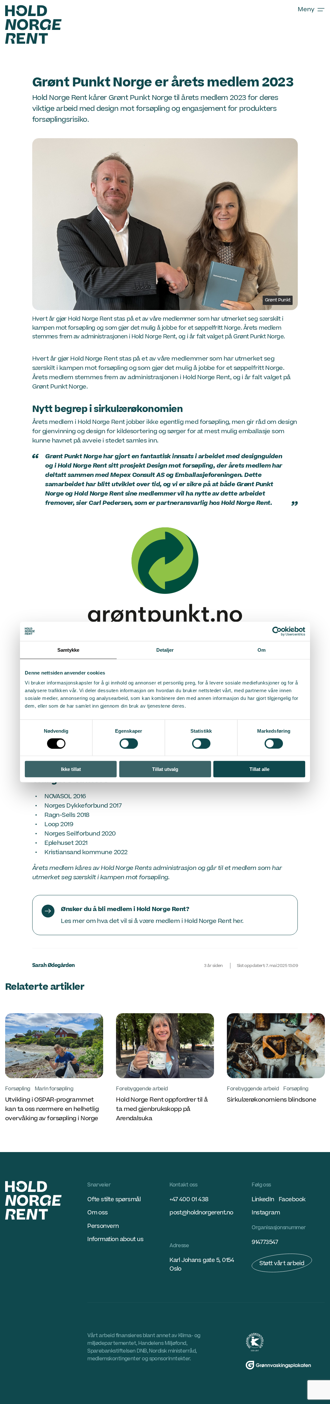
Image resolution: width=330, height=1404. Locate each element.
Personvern (103, 1226)
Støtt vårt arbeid (281, 1263)
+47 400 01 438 (189, 1199)
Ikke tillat (71, 769)
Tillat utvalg (165, 769)
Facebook (292, 1199)
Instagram (266, 1213)
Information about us (115, 1239)
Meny (306, 9)
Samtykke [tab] (68, 649)
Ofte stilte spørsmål (114, 1199)
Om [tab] (261, 649)
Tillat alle (259, 769)
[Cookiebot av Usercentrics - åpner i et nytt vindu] (277, 631)
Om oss (97, 1213)
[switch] (129, 743)
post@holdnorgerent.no (201, 1213)
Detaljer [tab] (165, 649)
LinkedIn (263, 1199)
